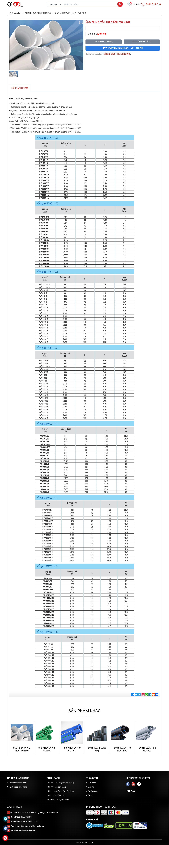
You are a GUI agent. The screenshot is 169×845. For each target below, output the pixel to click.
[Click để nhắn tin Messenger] (5, 819)
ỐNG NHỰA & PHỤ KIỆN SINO (117, 54)
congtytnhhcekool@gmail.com (30, 826)
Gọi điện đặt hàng (141, 41)
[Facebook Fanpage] (128, 784)
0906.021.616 (27, 817)
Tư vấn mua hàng (103, 41)
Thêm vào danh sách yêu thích (124, 48)
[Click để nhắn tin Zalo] (5, 828)
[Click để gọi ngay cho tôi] (5, 838)
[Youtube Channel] (133, 784)
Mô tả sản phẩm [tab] (19, 88)
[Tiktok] (139, 784)
